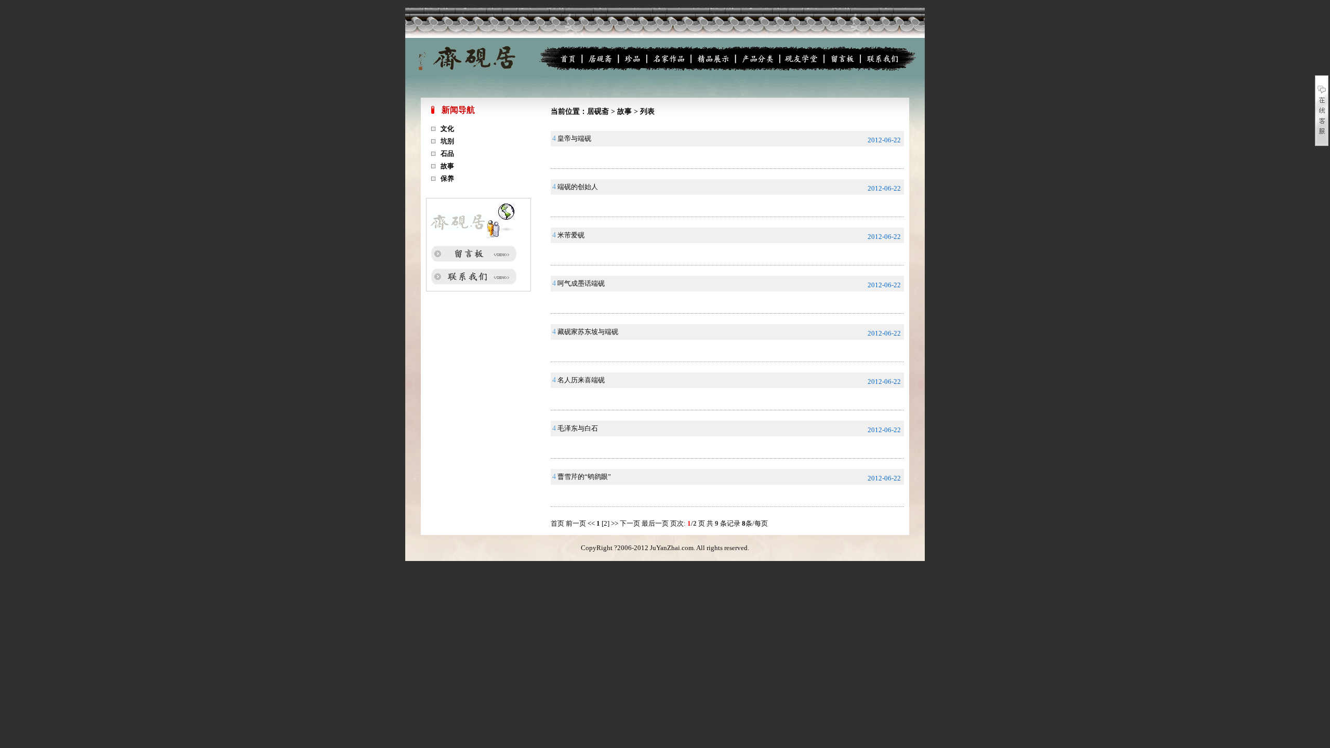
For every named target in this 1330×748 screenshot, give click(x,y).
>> (614, 523)
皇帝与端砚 (574, 138)
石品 (447, 153)
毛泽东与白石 (577, 428)
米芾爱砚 (570, 235)
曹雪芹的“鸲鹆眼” (584, 476)
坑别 (447, 141)
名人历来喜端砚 (581, 380)
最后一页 (656, 523)
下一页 (631, 523)
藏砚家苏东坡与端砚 (587, 332)
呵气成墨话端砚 (581, 283)
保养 (447, 178)
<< (591, 523)
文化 (447, 128)
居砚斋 (598, 111)
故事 (447, 166)
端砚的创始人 (577, 187)
